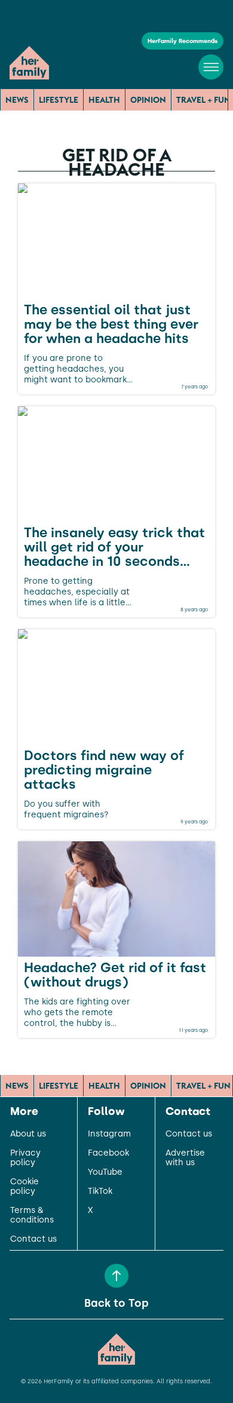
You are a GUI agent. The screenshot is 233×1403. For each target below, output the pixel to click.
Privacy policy (25, 1158)
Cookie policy (24, 1186)
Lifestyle (58, 99)
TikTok (100, 1191)
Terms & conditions (32, 1215)
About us (28, 1134)
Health (104, 99)
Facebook (108, 1153)
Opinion (148, 99)
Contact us (33, 1239)
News (17, 99)
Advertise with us (185, 1158)
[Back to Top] (116, 1276)
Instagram (109, 1134)
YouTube (105, 1172)
